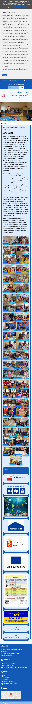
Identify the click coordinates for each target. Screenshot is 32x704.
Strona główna (5, 80)
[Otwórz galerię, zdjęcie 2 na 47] (22, 240)
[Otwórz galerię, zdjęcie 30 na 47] (22, 374)
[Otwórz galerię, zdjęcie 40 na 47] (22, 422)
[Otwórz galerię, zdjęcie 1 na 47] (9, 240)
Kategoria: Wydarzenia (18, 127)
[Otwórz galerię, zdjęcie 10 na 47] (22, 278)
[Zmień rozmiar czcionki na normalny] (21, 81)
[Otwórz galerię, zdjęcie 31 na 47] (9, 384)
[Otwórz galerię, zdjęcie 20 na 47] (22, 326)
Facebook (6, 677)
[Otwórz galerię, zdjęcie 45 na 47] (9, 451)
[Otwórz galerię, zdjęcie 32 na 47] (22, 384)
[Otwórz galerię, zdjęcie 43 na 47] (9, 441)
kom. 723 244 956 (8, 665)
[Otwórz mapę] (11, 694)
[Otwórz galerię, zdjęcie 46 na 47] (22, 451)
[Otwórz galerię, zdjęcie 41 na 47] (9, 432)
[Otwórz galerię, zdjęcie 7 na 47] (9, 269)
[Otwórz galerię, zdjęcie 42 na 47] (22, 432)
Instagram (6, 679)
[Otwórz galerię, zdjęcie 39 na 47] (9, 422)
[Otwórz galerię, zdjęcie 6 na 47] (22, 259)
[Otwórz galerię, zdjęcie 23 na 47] (9, 345)
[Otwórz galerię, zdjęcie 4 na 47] (22, 250)
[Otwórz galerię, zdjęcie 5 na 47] (9, 259)
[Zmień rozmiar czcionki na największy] (28, 81)
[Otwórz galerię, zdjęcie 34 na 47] (22, 393)
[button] (2, 111)
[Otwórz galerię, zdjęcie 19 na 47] (9, 326)
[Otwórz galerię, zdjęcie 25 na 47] (9, 355)
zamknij (4, 75)
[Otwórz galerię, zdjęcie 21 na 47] (9, 336)
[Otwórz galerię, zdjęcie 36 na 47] (22, 403)
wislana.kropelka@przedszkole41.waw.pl (15, 667)
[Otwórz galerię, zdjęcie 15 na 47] (9, 307)
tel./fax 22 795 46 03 (9, 663)
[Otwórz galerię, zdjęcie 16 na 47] (22, 307)
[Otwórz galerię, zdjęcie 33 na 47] (9, 393)
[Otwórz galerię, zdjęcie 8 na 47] (22, 269)
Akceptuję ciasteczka (19, 7)
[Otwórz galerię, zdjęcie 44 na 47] (22, 441)
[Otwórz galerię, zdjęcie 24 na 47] (22, 345)
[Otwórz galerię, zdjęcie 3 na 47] (9, 250)
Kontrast (10, 84)
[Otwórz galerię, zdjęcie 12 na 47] (22, 288)
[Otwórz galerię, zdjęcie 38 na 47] (22, 412)
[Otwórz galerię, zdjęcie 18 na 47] (22, 317)
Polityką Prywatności (12, 3)
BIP (4, 675)
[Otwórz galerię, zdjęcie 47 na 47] (16, 460)
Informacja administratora (19, 84)
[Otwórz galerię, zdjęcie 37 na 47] (9, 412)
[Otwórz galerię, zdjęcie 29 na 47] (9, 374)
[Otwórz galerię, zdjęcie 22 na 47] (22, 336)
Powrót (6, 469)
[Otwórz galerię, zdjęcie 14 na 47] (22, 298)
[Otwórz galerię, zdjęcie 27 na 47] (9, 365)
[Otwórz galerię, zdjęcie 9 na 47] (9, 278)
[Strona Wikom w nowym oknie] (5, 703)
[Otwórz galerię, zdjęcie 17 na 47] (9, 317)
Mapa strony (12, 80)
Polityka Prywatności (9, 681)
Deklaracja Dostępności (10, 683)
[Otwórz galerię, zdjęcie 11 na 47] (9, 288)
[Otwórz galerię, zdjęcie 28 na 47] (22, 365)
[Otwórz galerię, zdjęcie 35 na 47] (9, 403)
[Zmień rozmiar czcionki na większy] (24, 81)
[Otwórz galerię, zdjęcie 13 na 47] (9, 298)
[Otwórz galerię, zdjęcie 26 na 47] (22, 355)
